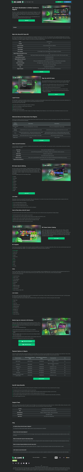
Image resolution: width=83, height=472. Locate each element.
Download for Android (27, 341)
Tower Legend (15, 250)
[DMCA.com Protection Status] (14, 459)
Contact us (44, 457)
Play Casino (56, 238)
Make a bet (27, 193)
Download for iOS (27, 344)
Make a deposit (41, 378)
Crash (14, 259)
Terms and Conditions (36, 457)
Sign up (56, 94)
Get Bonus (41, 140)
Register (26, 20)
